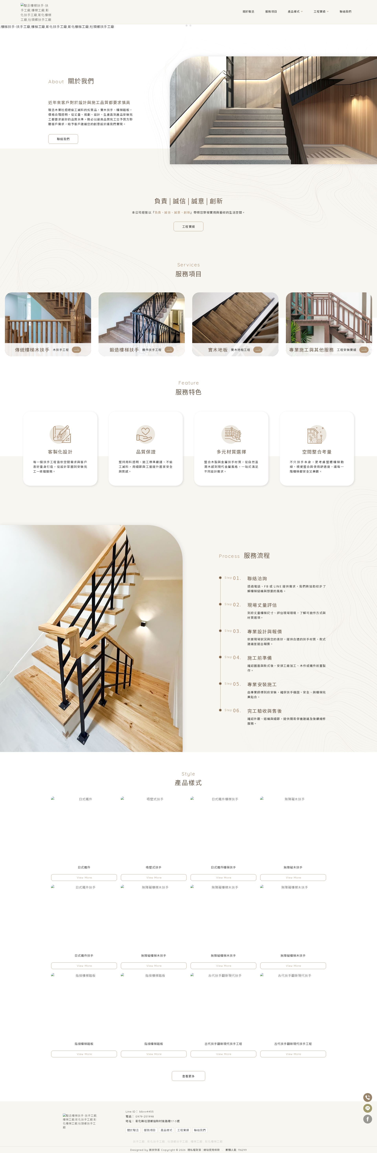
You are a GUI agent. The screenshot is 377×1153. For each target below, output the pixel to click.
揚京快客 (154, 1149)
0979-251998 (144, 1116)
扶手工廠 (139, 1141)
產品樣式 (294, 11)
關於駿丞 (248, 11)
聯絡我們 (345, 11)
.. (222, 1149)
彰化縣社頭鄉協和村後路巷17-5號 (157, 1121)
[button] (187, 26)
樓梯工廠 (196, 1141)
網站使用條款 (211, 1149)
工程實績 (320, 11)
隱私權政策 (194, 1149)
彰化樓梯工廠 (214, 1141)
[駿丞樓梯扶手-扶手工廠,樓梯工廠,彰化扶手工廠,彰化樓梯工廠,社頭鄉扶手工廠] (36, 12)
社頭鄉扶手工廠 (177, 1141)
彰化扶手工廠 (156, 1141)
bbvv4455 (146, 1111)
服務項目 (271, 11)
